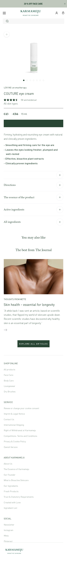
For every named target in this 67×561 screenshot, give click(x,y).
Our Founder (9, 475)
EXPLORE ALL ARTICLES (33, 344)
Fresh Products (11, 491)
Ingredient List (10, 508)
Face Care (8, 375)
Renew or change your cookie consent (21, 408)
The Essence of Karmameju (16, 469)
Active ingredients (14, 209)
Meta (6, 535)
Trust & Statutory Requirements (19, 497)
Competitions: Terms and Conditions (20, 436)
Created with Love (12, 502)
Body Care (9, 380)
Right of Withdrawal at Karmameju (20, 430)
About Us (8, 463)
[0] (63, 12)
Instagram (8, 530)
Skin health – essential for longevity (29, 305)
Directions (10, 185)
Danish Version (11, 447)
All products (9, 369)
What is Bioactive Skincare (16, 480)
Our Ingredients (11, 486)
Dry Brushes (10, 391)
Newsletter (9, 524)
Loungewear (9, 386)
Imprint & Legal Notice (14, 414)
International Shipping (14, 425)
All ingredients (12, 222)
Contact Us (9, 419)
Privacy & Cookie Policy (15, 441)
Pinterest (8, 541)
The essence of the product (19, 197)
